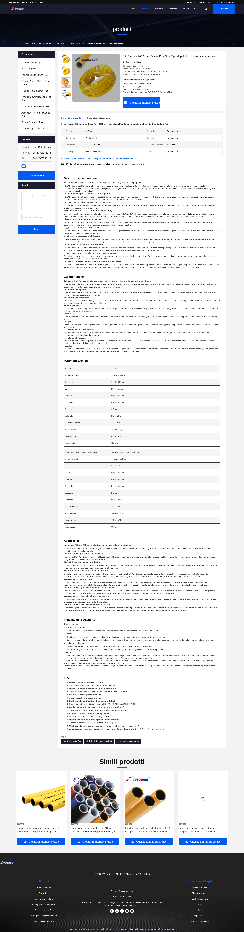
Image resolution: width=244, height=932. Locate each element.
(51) (34, 91)
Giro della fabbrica (200, 893)
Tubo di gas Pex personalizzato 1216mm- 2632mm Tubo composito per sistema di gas (39, 830)
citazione (224, 9)
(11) (34, 122)
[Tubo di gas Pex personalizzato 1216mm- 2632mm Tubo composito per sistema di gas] (41, 799)
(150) (35, 83)
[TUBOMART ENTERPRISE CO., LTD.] (18, 8)
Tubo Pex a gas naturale (128, 741)
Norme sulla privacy (200, 921)
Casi (200, 910)
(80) (32, 62)
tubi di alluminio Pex (72, 741)
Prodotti (144, 9)
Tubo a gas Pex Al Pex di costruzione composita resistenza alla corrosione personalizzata (143, 830)
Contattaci (172, 9)
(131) (35, 75)
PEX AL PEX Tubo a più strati (99, 741)
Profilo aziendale (200, 887)
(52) (35, 106)
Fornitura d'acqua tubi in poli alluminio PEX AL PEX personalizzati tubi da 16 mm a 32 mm (94, 830)
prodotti (29, 44)
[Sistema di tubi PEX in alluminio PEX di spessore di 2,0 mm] (203, 799)
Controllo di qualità (200, 899)
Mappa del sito (200, 916)
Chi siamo (158, 9)
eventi (186, 9)
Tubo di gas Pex (44, 44)
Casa (133, 9)
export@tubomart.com (200, 2)
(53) (35, 114)
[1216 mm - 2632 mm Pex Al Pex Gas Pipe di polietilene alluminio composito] (96, 78)
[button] (66, 98)
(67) (29, 69)
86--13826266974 (226, 2)
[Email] (24, 166)
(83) (36, 99)
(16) (32, 128)
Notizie (200, 904)
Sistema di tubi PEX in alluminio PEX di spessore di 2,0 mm (199, 830)
